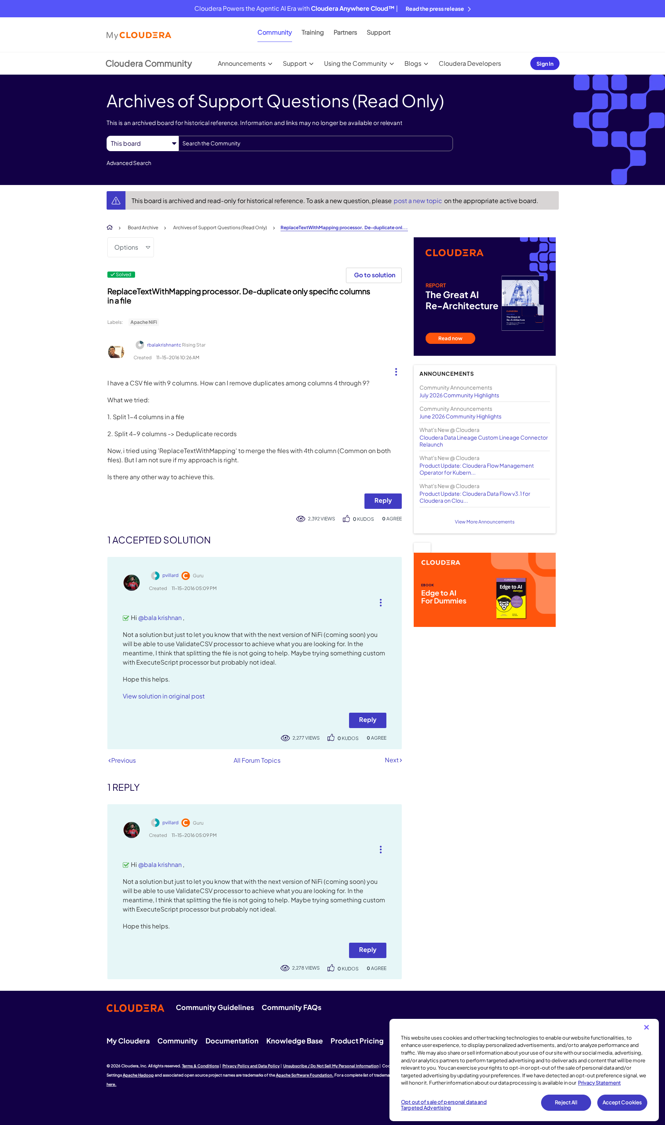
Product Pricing (357, 1040)
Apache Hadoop (138, 1075)
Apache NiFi (143, 322)
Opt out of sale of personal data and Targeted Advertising (444, 1105)
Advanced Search (129, 162)
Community (274, 32)
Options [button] (126, 247)
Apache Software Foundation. (305, 1075)
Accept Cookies (622, 1102)
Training (313, 32)
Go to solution (374, 275)
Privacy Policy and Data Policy (251, 1065)
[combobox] (316, 143)
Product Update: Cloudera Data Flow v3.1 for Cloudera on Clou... (474, 497)
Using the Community (355, 63)
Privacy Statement (599, 1083)
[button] (393, 370)
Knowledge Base (294, 1040)
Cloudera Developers (470, 63)
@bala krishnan (160, 617)
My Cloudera (128, 1040)
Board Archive (143, 227)
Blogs (412, 63)
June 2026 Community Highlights (460, 416)
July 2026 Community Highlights (459, 395)
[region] (524, 1070)
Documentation (232, 1040)
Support (379, 32)
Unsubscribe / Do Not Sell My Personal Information (331, 1065)
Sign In (544, 63)
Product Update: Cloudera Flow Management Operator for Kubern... (476, 469)
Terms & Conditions (200, 1065)
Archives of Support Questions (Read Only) (220, 227)
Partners (345, 32)
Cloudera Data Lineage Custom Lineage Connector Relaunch (483, 441)
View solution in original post (164, 696)
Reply (383, 500)
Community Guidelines (215, 1007)
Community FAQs (291, 1007)
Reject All (566, 1102)
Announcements (242, 63)
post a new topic (418, 201)
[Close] (646, 1027)
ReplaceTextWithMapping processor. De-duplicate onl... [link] (344, 227)
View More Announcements (485, 522)
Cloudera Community (148, 63)
